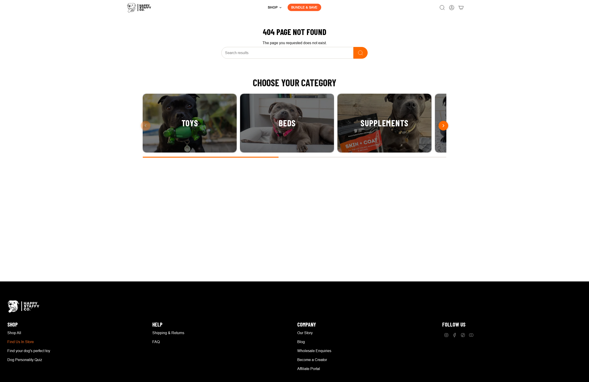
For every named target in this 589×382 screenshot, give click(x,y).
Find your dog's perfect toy (28, 351)
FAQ (156, 342)
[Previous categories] (145, 125)
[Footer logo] (24, 306)
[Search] (360, 53)
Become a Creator (312, 360)
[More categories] (443, 125)
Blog (301, 342)
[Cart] (461, 8)
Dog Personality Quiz (24, 360)
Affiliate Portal (308, 369)
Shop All (14, 333)
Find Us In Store (20, 342)
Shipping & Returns (168, 333)
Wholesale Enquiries (314, 351)
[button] (275, 7)
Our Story (305, 333)
